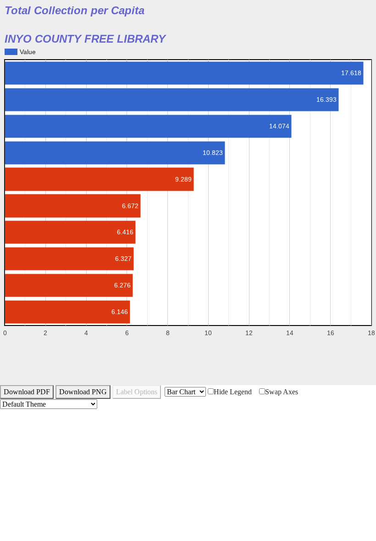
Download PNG (83, 392)
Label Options (136, 392)
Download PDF (27, 392)
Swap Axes (281, 392)
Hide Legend (233, 392)
